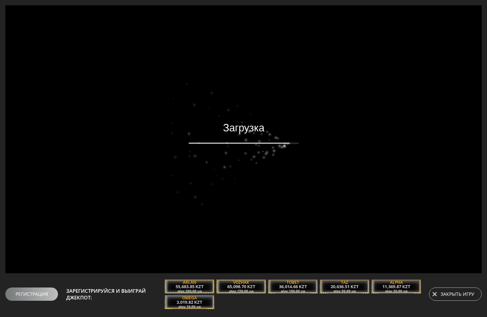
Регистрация (32, 294)
